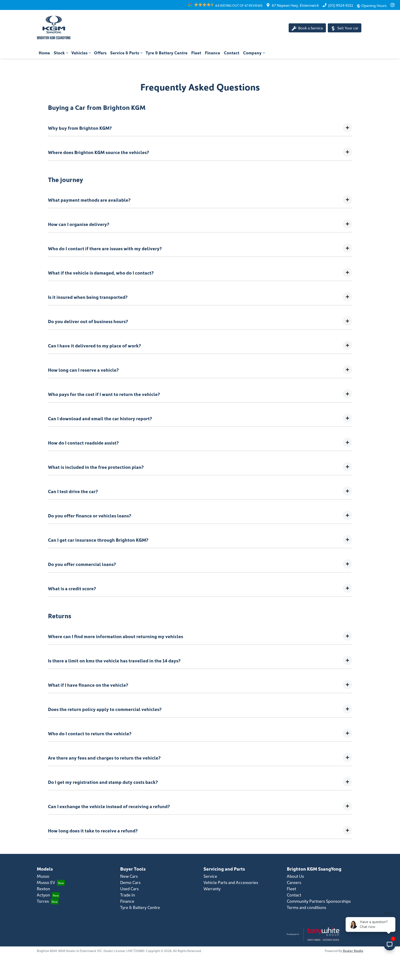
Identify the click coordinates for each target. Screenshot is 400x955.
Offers (100, 53)
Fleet (196, 53)
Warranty (212, 888)
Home (44, 53)
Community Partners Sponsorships (319, 901)
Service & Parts (124, 53)
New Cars (129, 876)
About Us (295, 876)
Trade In (127, 895)
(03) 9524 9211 (340, 5)
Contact (231, 53)
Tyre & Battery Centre (167, 53)
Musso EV (46, 882)
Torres (43, 901)
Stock (59, 53)
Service (210, 876)
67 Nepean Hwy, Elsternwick (295, 5)
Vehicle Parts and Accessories (230, 882)
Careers (294, 882)
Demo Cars (130, 882)
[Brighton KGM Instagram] (393, 5)
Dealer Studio (353, 950)
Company (252, 53)
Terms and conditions (306, 907)
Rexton (43, 888)
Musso (43, 876)
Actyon (43, 895)
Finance (212, 53)
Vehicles (79, 53)
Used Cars (129, 888)
